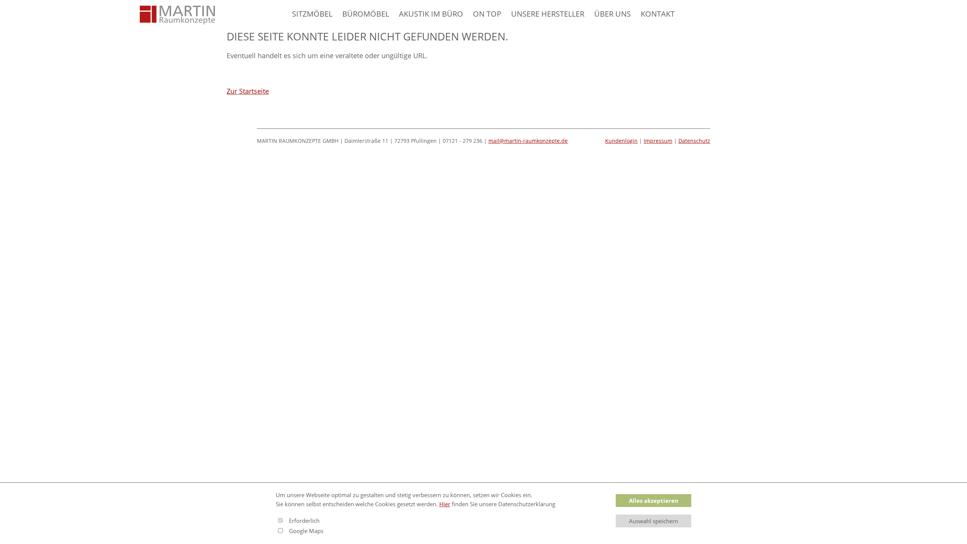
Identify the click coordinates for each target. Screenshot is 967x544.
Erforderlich (304, 520)
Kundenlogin (621, 140)
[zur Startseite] (177, 15)
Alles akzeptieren (653, 500)
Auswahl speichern (653, 521)
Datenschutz (694, 140)
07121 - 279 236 (462, 140)
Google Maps (306, 531)
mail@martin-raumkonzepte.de (528, 140)
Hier (444, 504)
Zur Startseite (248, 91)
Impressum (658, 140)
